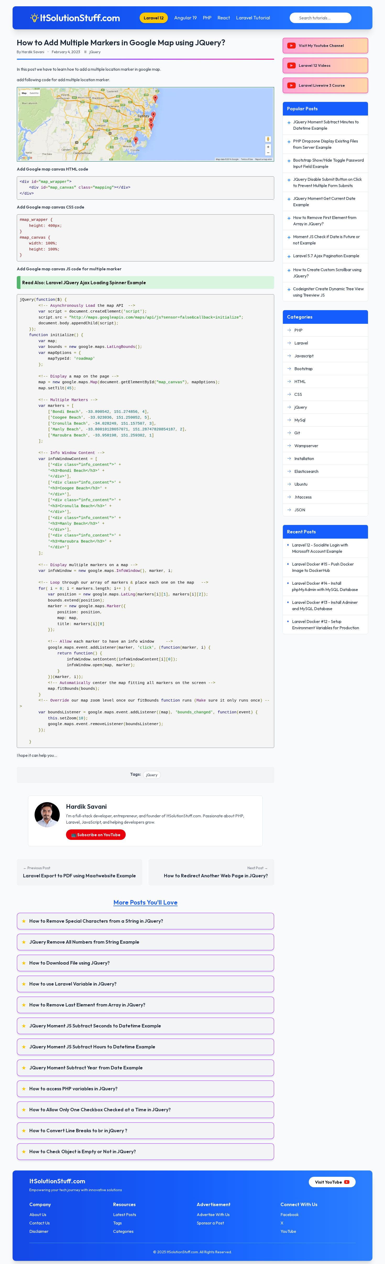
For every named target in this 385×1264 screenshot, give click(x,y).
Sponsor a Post (210, 1222)
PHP (207, 18)
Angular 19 (185, 18)
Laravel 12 (154, 17)
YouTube (288, 1231)
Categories (123, 1231)
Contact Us (39, 1222)
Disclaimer (38, 1231)
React (224, 18)
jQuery (151, 775)
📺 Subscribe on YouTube (95, 834)
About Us (37, 1214)
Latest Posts (124, 1214)
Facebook (289, 1214)
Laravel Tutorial (253, 18)
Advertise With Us (213, 1214)
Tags (117, 1222)
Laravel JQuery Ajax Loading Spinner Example (96, 282)
